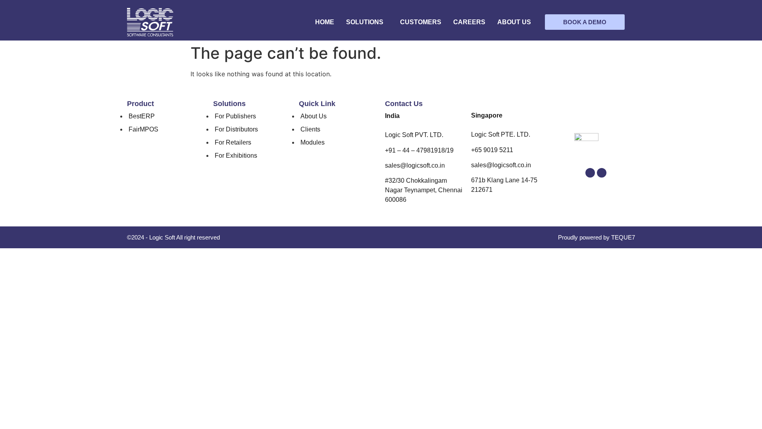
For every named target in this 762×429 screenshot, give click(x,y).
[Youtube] (601, 173)
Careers (469, 22)
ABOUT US (514, 22)
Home (324, 22)
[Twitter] (590, 173)
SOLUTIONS (364, 22)
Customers (420, 22)
